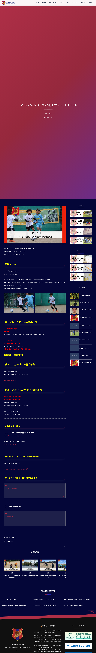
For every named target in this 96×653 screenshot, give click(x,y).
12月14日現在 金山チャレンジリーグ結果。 (73, 605)
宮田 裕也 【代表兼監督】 (85, 295)
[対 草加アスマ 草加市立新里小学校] (30, 565)
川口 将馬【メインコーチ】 (86, 325)
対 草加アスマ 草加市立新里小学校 (30, 575)
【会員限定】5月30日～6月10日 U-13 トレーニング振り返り (76, 599)
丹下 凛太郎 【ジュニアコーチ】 (86, 333)
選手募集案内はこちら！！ (12, 380)
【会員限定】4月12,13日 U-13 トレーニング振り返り (45, 605)
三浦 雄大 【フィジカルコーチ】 (86, 310)
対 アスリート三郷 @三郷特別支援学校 (48, 576)
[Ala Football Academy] (8, 3)
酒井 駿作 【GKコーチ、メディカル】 (86, 318)
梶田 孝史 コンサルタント (85, 355)
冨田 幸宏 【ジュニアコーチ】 (85, 340)
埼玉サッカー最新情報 (48, 626)
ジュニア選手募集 (11, 488)
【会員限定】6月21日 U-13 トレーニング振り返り (44, 599)
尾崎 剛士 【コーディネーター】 (86, 303)
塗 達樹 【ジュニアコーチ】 (86, 348)
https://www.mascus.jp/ (11, 436)
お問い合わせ (10, 516)
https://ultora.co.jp (10, 444)
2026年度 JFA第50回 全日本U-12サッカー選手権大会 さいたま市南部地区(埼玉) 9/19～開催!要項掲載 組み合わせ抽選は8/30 (47, 641)
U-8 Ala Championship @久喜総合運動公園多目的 (12, 576)
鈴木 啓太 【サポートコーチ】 (85, 363)
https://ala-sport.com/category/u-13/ (16, 469)
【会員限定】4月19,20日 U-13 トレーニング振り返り (14, 605)
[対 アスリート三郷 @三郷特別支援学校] (48, 565)
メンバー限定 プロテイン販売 (9, 599)
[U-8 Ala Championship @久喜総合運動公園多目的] (12, 565)
